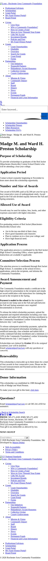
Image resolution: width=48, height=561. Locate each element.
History (14, 88)
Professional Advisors (14, 8)
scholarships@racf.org (15, 348)
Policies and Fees (18, 39)
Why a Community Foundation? (24, 27)
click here (34, 390)
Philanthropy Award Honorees (23, 68)
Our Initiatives (17, 63)
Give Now (15, 25)
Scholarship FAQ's (13, 130)
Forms (13, 59)
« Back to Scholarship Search (12, 412)
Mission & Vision (18, 78)
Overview (15, 51)
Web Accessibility (12, 447)
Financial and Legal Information (24, 97)
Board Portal (10, 18)
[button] (1, 102)
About (8, 76)
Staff (13, 83)
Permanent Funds (18, 95)
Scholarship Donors (13, 125)
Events (13, 93)
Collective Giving (18, 71)
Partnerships (10, 61)
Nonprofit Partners (18, 66)
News (13, 90)
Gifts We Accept (18, 34)
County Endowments (20, 73)
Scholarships (10, 10)
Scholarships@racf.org (15, 404)
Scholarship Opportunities (16, 123)
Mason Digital (18, 442)
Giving (8, 22)
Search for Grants (18, 54)
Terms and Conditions (14, 452)
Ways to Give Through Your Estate (25, 32)
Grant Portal (10, 13)
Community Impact (19, 80)
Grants (8, 44)
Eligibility (15, 49)
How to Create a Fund (20, 30)
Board (13, 85)
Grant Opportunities (19, 47)
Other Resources (12, 128)
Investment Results (19, 37)
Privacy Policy (11, 449)
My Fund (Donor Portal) (15, 15)
